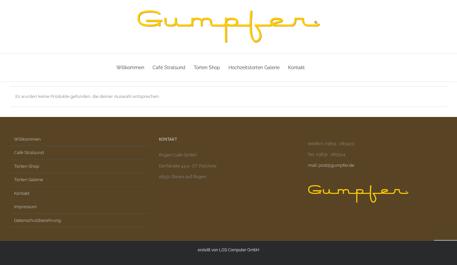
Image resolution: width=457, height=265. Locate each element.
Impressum (25, 206)
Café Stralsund (29, 152)
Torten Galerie (28, 179)
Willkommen (27, 139)
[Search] (330, 67)
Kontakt (21, 193)
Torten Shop (26, 166)
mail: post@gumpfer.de (331, 165)
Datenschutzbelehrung (37, 220)
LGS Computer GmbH (239, 250)
